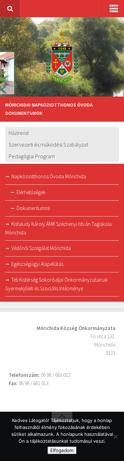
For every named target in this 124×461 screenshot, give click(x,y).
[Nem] (115, 436)
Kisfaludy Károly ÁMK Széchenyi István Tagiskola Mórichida (58, 228)
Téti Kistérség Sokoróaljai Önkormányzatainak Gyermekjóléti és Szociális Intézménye (56, 284)
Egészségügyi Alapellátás (37, 264)
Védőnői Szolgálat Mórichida (41, 248)
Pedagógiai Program (32, 156)
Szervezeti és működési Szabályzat (48, 144)
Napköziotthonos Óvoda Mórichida (48, 176)
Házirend (19, 132)
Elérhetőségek (31, 192)
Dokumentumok (33, 208)
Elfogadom (62, 450)
